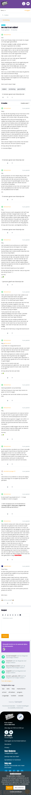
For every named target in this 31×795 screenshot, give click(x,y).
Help (13, 689)
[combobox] (15, 15)
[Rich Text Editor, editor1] (15, 625)
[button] (27, 10)
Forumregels (8, 738)
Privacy (6, 747)
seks (8, 689)
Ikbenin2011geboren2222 (13, 666)
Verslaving (6, 20)
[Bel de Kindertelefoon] (23, 3)
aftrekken (12, 692)
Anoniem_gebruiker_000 (13, 676)
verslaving (12, 89)
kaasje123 (8, 671)
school (4, 692)
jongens (19, 692)
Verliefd (13, 696)
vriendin (20, 696)
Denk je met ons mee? (11, 756)
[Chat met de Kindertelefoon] (28, 3)
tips (3, 689)
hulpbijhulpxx (7, 566)
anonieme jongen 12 (9, 471)
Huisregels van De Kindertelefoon (15, 741)
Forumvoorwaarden (8, 706)
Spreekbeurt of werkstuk (12, 760)
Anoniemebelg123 (11, 656)
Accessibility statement (15, 708)
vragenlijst (5, 696)
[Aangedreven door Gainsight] (15, 702)
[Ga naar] (2, 15)
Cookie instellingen (23, 706)
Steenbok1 (9, 661)
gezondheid (21, 89)
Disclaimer (7, 744)
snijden (4, 89)
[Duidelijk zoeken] (28, 15)
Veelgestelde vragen (11, 753)
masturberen (21, 689)
